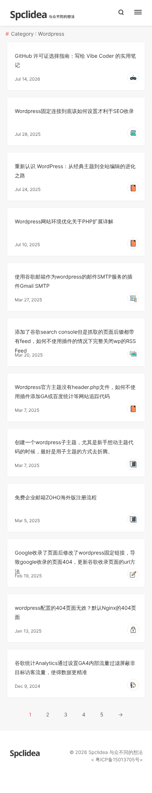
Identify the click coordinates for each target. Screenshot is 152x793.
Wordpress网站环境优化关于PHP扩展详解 (64, 222)
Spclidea (98, 752)
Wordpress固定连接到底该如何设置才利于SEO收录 (74, 111)
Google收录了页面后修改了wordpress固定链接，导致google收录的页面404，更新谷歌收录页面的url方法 (75, 562)
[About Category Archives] (142, 13)
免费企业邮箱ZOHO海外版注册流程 (56, 498)
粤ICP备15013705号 (116, 760)
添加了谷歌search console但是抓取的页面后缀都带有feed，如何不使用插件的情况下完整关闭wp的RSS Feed (75, 341)
